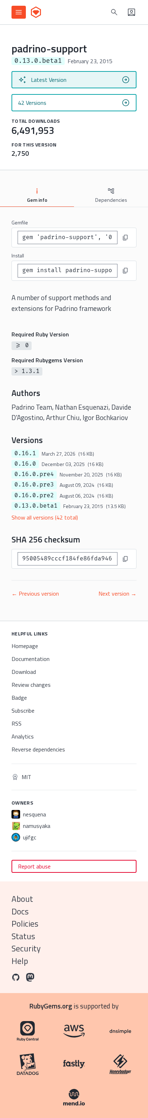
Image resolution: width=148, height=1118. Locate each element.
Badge (19, 697)
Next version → (117, 593)
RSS (16, 723)
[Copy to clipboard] (125, 238)
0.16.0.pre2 (34, 495)
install (17, 255)
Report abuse (34, 866)
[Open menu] (18, 12)
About (22, 899)
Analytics (22, 736)
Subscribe (22, 710)
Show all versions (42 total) (44, 517)
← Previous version (35, 593)
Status (23, 936)
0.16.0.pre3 (34, 484)
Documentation (30, 659)
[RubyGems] (36, 12)
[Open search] (114, 12)
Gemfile (19, 222)
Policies (24, 923)
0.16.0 (25, 463)
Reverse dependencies (38, 749)
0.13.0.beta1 (35, 505)
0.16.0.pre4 (34, 474)
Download (23, 671)
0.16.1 (25, 453)
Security (26, 948)
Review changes (31, 684)
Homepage (24, 646)
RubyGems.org (50, 1006)
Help (19, 961)
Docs (20, 911)
